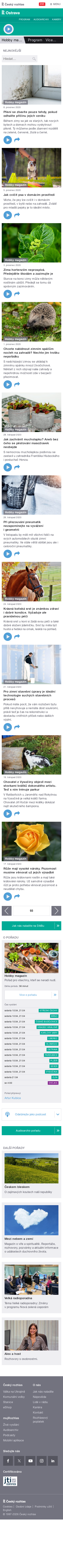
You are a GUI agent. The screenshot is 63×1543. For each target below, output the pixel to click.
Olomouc (51, 1044)
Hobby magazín (16, 975)
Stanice (8, 1402)
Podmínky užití (43, 1506)
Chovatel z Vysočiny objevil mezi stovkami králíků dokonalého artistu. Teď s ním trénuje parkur (30, 785)
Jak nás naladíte (43, 1391)
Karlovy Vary (49, 1033)
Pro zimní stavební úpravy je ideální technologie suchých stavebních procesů (29, 695)
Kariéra (37, 1407)
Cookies (7, 1506)
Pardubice (51, 1055)
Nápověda (39, 1397)
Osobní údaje (23, 1506)
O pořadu (11, 937)
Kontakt (38, 1412)
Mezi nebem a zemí (19, 1238)
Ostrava (52, 1049)
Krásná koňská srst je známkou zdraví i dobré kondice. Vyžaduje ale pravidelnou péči (31, 612)
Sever (54, 1066)
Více (51, 40)
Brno (54, 1016)
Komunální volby (14, 1397)
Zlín (54, 1077)
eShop (7, 1407)
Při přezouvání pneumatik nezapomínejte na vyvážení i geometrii (23, 525)
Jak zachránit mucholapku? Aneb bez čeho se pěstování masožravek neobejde (31, 443)
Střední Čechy (48, 1010)
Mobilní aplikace (13, 1440)
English (7, 1510)
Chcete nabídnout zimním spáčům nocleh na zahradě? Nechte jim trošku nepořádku (31, 352)
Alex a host (13, 1354)
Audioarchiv (41, 19)
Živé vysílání (11, 1424)
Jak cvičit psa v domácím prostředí (29, 195)
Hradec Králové (47, 1027)
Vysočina (51, 1072)
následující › (56, 911)
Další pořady (14, 1148)
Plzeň (53, 1060)
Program (24, 19)
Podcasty (9, 1435)
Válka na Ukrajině (14, 1391)
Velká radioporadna (18, 1298)
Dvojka (53, 1083)
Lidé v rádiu (40, 1402)
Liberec (52, 1038)
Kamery (56, 19)
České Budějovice (46, 1021)
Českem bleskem (17, 1187)
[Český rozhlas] (13, 4)
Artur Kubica (13, 1098)
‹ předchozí (7, 911)
